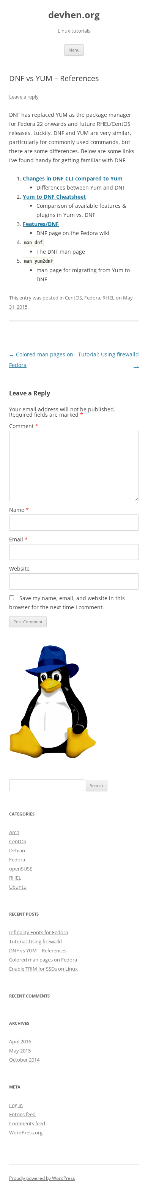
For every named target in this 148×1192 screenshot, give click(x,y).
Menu (74, 50)
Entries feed (22, 1114)
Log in (16, 1105)
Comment (23, 426)
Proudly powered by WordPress (42, 1178)
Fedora (92, 297)
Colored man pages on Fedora (43, 959)
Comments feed (27, 1123)
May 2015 (20, 1050)
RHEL (108, 297)
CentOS (73, 297)
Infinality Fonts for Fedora (38, 932)
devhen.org (74, 15)
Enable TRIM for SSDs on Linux (43, 968)
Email (18, 539)
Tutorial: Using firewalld (35, 941)
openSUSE (20, 868)
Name (19, 509)
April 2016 (20, 1041)
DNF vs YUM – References (37, 950)
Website (19, 568)
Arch (14, 832)
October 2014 (24, 1059)
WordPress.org (26, 1132)
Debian (17, 850)
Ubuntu (18, 886)
